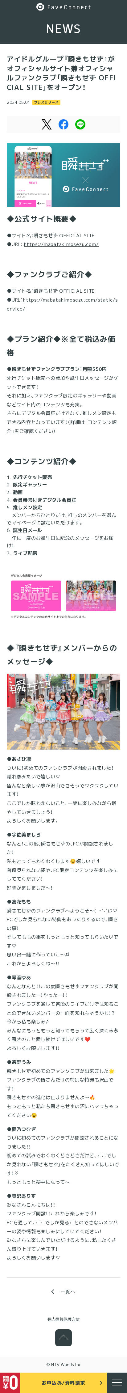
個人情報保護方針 (63, 1319)
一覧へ (67, 1291)
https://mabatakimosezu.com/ (61, 244)
